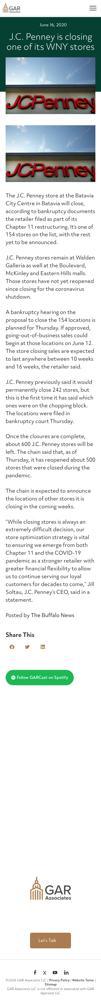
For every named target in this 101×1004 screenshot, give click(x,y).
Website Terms (83, 980)
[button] (12, 647)
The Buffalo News (52, 615)
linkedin (66, 973)
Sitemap (51, 984)
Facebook (35, 973)
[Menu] (93, 7)
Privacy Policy (59, 980)
